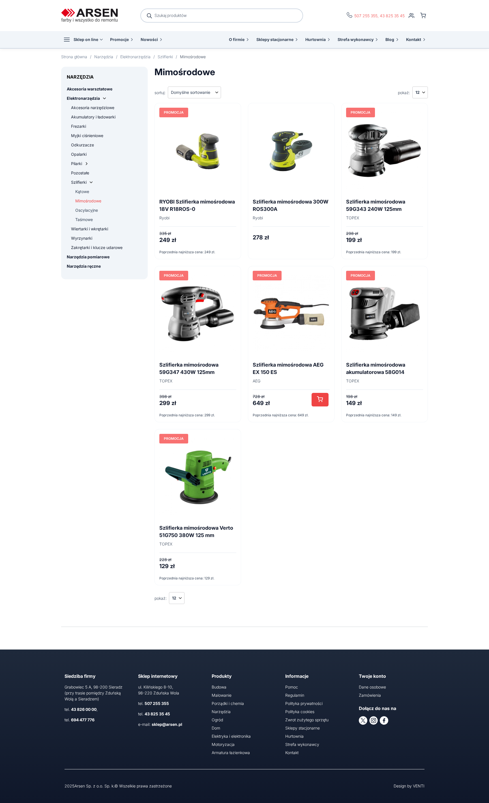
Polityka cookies (299, 711)
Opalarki (79, 154)
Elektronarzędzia (83, 98)
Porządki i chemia (228, 703)
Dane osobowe (372, 687)
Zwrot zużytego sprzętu (307, 719)
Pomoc (291, 687)
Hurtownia (315, 39)
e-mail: (160, 724)
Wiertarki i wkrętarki (89, 228)
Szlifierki (79, 182)
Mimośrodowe (88, 200)
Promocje (119, 39)
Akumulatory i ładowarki (93, 116)
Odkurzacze (82, 144)
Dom (216, 728)
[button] (320, 399)
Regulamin (294, 695)
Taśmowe (84, 219)
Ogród (217, 719)
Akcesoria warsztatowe (89, 88)
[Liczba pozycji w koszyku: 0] (423, 16)
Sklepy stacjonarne (274, 39)
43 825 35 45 (392, 15)
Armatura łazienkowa (231, 752)
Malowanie (221, 695)
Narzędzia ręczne (84, 266)
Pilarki (76, 163)
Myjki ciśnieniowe (87, 135)
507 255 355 (366, 15)
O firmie (236, 39)
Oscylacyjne (86, 210)
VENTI (418, 785)
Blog (389, 39)
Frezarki (78, 126)
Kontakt (413, 39)
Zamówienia (370, 695)
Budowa (219, 687)
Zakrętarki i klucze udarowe (97, 247)
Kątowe (82, 191)
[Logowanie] (411, 15)
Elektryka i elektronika (231, 736)
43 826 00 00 (83, 709)
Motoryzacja (223, 744)
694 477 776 (83, 719)
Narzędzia (221, 711)
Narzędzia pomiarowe (88, 256)
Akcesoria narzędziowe (92, 107)
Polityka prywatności (304, 703)
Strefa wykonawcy (356, 39)
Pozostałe (80, 172)
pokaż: (404, 92)
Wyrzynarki (81, 238)
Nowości (149, 39)
